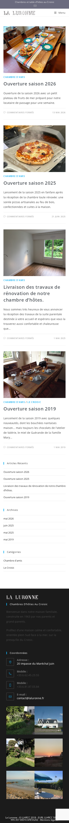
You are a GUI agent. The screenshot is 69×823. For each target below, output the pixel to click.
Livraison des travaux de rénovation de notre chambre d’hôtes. (31, 293)
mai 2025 (8, 532)
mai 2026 (8, 518)
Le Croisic (34, 402)
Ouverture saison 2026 (29, 83)
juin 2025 (8, 525)
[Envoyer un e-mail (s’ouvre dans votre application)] (34, 6)
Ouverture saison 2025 (29, 183)
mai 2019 (8, 539)
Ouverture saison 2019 (29, 408)
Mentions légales (49, 819)
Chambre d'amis (14, 77)
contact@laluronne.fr (30, 698)
